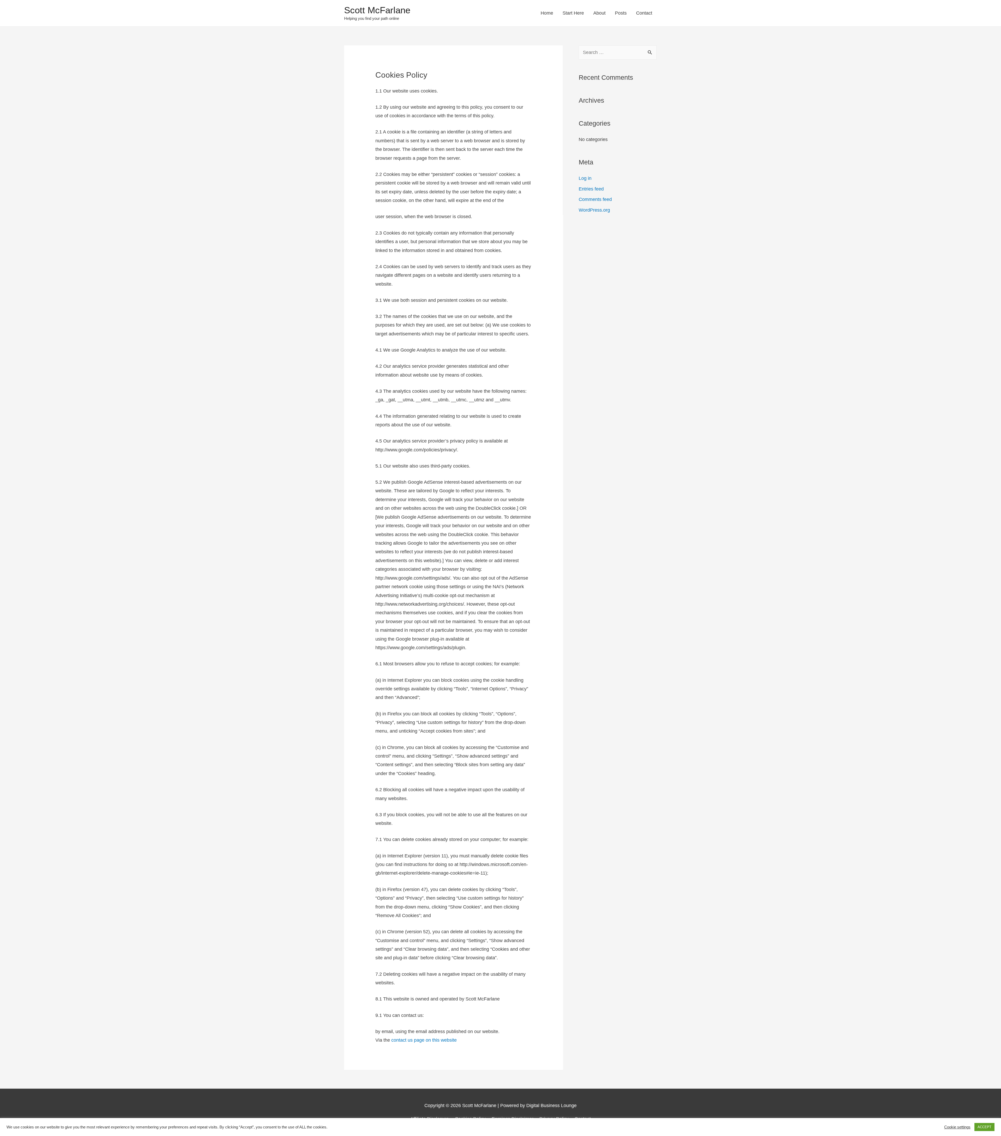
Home (547, 13)
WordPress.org (594, 210)
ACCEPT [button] (984, 1127)
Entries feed (591, 189)
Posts (621, 13)
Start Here (573, 13)
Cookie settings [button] (957, 1127)
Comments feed (595, 199)
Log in (585, 178)
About (599, 13)
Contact (644, 13)
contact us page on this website (423, 1040)
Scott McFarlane (377, 10)
